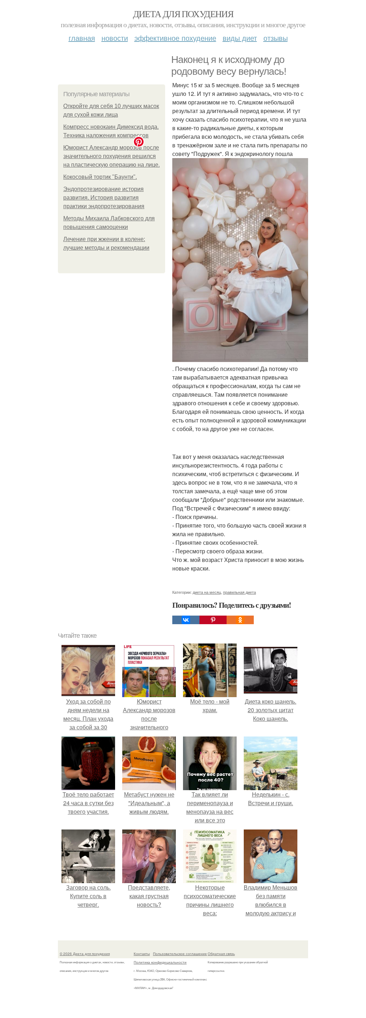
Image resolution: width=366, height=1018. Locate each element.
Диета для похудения (183, 14)
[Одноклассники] (240, 620)
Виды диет (240, 38)
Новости (115, 38)
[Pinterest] (213, 620)
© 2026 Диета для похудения (85, 953)
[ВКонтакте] (185, 620)
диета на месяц (207, 592)
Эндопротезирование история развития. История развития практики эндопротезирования (103, 197)
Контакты (142, 953)
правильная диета (239, 592)
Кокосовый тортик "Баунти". (100, 177)
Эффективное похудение (175, 38)
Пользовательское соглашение (180, 953)
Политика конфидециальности (160, 962)
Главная (82, 38)
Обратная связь (221, 953)
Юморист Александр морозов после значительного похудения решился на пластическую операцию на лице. (111, 156)
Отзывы (275, 38)
